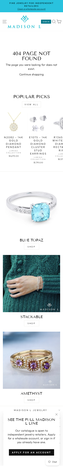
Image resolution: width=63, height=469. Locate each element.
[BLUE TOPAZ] (31, 207)
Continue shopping (31, 74)
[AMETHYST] (31, 360)
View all (32, 104)
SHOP (31, 246)
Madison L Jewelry (31, 410)
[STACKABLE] (31, 283)
